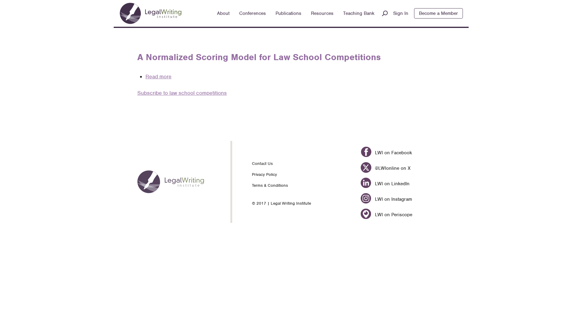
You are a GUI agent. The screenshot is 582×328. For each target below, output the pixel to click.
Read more (159, 76)
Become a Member (438, 13)
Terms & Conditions (270, 185)
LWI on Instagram (392, 199)
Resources (322, 13)
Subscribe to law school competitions (182, 93)
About (223, 13)
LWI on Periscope (392, 215)
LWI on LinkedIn (391, 184)
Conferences (252, 13)
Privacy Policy (264, 174)
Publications (288, 13)
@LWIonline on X (391, 168)
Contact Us (262, 163)
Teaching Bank (358, 13)
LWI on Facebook (392, 153)
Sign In (400, 13)
